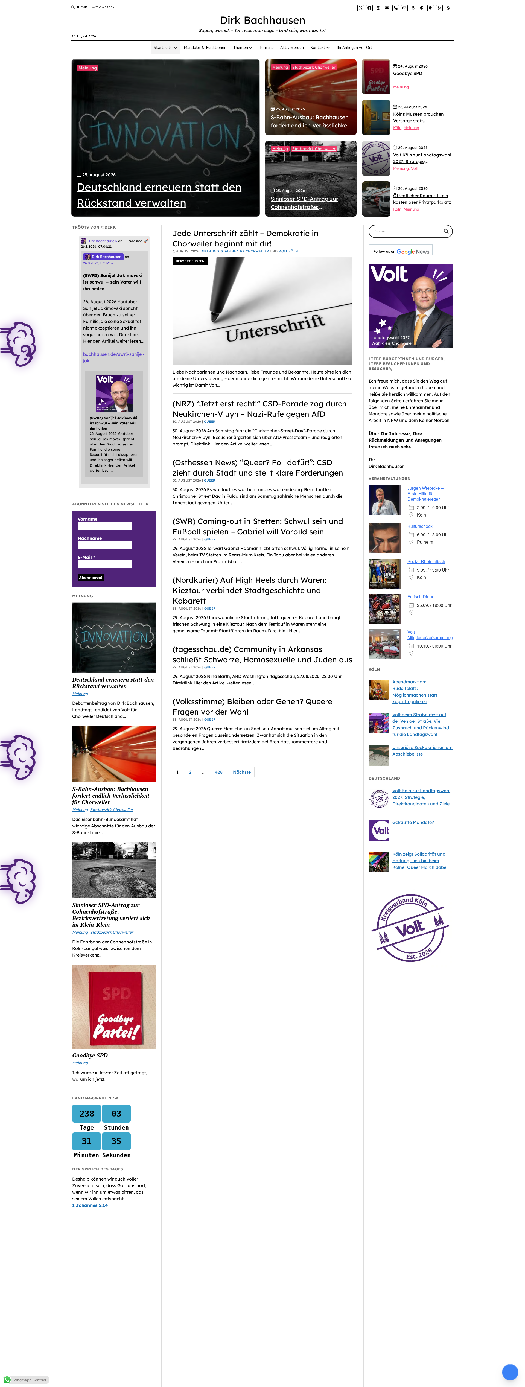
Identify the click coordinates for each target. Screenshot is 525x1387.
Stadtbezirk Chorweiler (314, 67)
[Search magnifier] (446, 231)
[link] (360, 8)
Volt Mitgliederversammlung (430, 634)
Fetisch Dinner (421, 596)
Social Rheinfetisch (426, 561)
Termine (266, 47)
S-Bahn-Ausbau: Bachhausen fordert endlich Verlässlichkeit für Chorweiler (111, 795)
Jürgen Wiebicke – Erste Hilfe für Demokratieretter (425, 493)
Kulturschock (420, 526)
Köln (397, 127)
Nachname (90, 538)
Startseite (163, 47)
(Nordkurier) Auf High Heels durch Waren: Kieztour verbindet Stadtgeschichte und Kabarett (249, 590)
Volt (414, 168)
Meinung (87, 68)
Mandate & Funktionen (205, 47)
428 (219, 772)
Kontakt (317, 47)
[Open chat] (510, 1372)
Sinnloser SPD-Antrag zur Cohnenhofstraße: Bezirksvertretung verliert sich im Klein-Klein (111, 915)
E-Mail (86, 557)
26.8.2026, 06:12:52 (98, 263)
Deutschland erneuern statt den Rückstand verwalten (113, 682)
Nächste (242, 772)
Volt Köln (288, 251)
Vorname (87, 519)
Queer (209, 421)
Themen (240, 47)
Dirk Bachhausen (262, 20)
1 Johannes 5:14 (90, 1205)
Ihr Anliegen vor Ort (354, 47)
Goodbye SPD (89, 1055)
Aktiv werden (103, 7)
